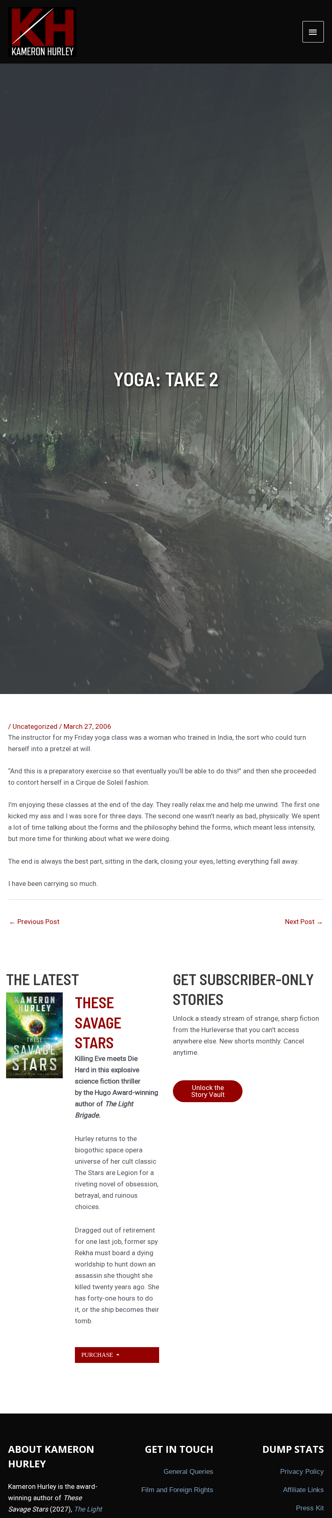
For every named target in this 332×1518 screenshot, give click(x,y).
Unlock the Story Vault (208, 1091)
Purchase (98, 1354)
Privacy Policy (302, 1471)
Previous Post (34, 922)
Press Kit (310, 1508)
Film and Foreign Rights (177, 1490)
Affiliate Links (303, 1490)
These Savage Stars (98, 1022)
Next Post (304, 922)
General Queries (188, 1471)
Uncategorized (35, 726)
